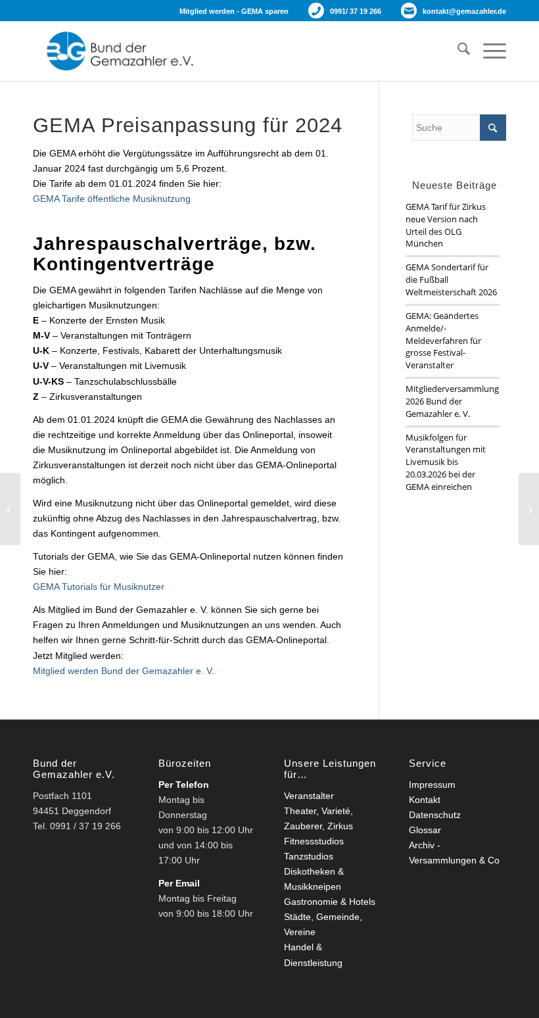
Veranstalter (309, 795)
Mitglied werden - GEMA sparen (234, 11)
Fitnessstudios (314, 841)
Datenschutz (435, 815)
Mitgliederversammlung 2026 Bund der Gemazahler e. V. (452, 401)
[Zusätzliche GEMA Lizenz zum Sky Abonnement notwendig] (10, 509)
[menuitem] (457, 51)
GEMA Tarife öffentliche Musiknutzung (112, 198)
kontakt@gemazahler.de (464, 11)
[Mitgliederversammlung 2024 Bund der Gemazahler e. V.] (529, 509)
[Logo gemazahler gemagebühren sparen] (117, 51)
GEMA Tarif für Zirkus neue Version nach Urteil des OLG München (446, 225)
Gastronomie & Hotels (329, 901)
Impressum (432, 784)
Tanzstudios (308, 856)
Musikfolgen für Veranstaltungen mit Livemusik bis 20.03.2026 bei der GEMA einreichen (446, 462)
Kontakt (424, 799)
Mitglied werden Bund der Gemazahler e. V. (123, 671)
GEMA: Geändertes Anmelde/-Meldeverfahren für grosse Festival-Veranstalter (443, 340)
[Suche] (457, 51)
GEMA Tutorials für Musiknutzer (98, 586)
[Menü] (488, 51)
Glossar (425, 830)
